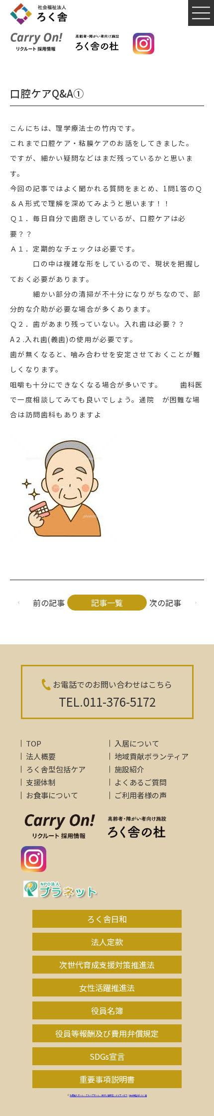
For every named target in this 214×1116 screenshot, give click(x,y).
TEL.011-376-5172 (107, 701)
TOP (33, 743)
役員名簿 (107, 1010)
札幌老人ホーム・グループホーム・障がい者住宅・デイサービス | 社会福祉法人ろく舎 (108, 1095)
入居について (136, 743)
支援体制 (41, 782)
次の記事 (165, 603)
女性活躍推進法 (107, 987)
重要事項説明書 (107, 1079)
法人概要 (41, 756)
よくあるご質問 (140, 782)
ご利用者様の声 (140, 795)
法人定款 (107, 942)
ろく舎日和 (107, 919)
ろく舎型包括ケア (56, 769)
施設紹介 (129, 769)
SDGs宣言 (107, 1056)
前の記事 (49, 603)
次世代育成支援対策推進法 (107, 965)
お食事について (52, 795)
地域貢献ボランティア (151, 756)
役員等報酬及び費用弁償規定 (107, 1033)
